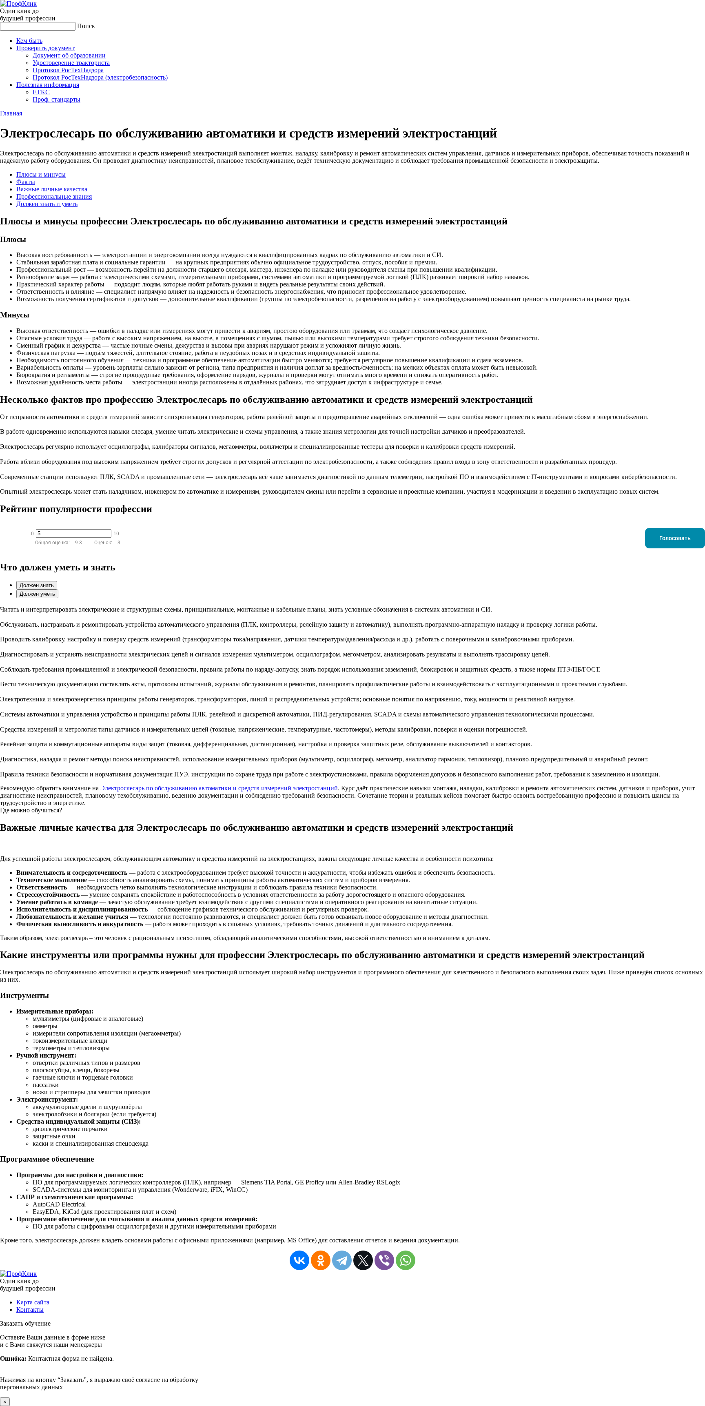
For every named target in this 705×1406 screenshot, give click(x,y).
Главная (11, 113)
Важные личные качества (51, 189)
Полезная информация (47, 84)
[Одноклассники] (320, 1260)
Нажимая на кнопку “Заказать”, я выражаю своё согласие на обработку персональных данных (99, 1362)
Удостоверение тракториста (71, 62)
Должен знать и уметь (47, 203)
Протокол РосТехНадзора (68, 70)
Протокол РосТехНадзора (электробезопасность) (100, 77)
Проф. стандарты (56, 99)
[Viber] (384, 1260)
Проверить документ (45, 47)
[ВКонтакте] (299, 1260)
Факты (25, 181)
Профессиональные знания (54, 196)
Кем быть (29, 40)
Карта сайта (32, 1302)
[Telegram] (342, 1260)
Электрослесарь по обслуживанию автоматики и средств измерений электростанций (219, 788)
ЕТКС (41, 92)
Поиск (86, 25)
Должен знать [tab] (37, 585)
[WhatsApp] (405, 1260)
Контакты (30, 1309)
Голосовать (675, 538)
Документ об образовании (69, 55)
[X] (363, 1260)
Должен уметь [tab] (37, 594)
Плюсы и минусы (41, 174)
